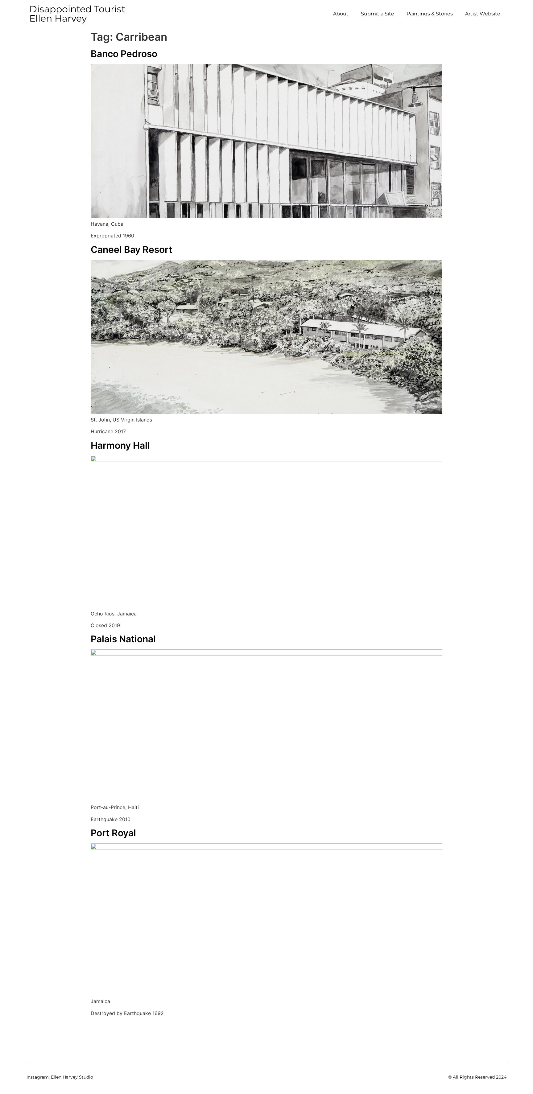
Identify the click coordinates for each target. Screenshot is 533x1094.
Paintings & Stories (430, 14)
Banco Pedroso (124, 53)
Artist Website (482, 14)
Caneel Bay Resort (131, 249)
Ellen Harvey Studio (72, 1077)
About (341, 14)
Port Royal (113, 832)
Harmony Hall (120, 445)
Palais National (123, 638)
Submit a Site (377, 14)
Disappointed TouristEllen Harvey (77, 13)
